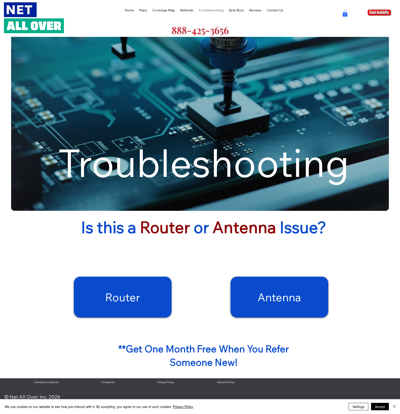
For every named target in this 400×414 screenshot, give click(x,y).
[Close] (394, 406)
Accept (380, 406)
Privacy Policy (183, 406)
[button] (345, 13)
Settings (358, 406)
